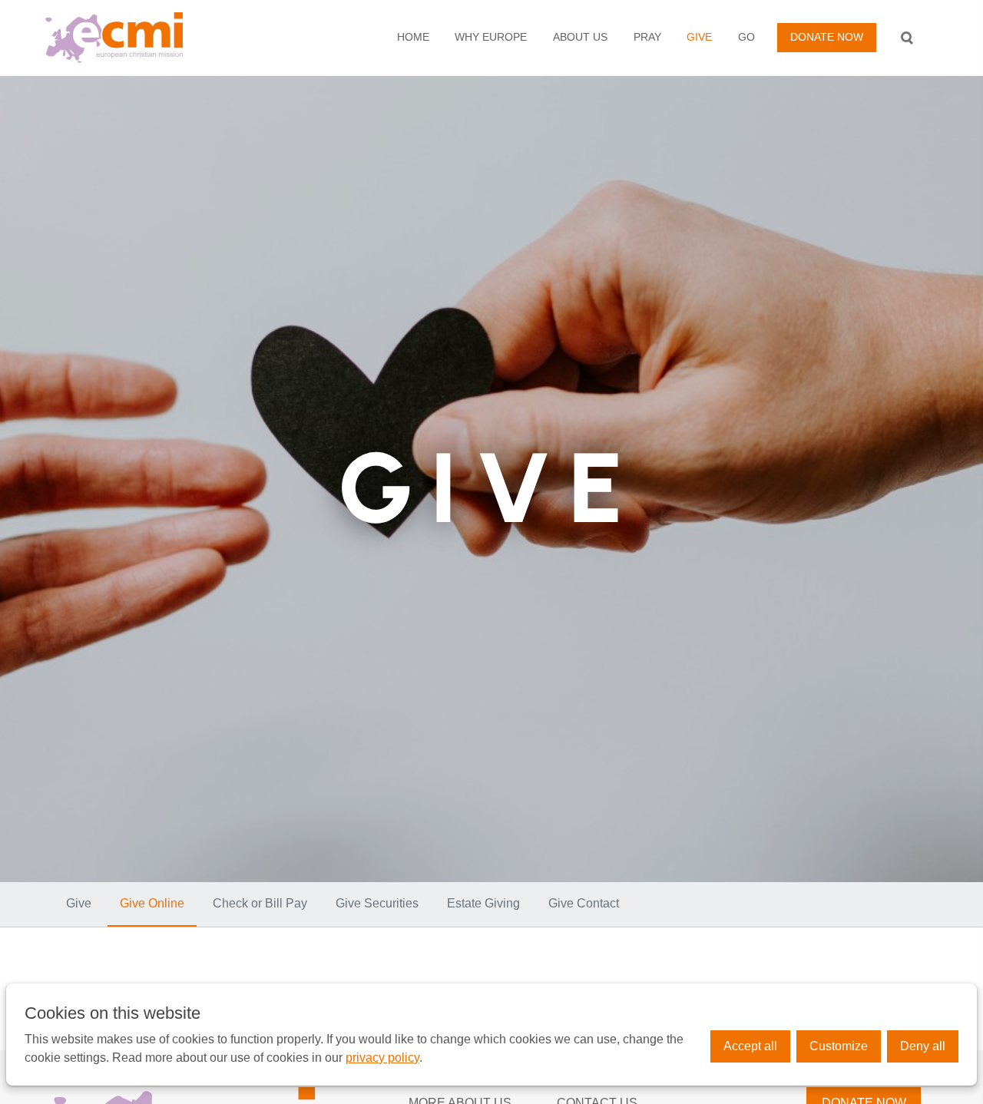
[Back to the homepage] (140, 37)
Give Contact (583, 903)
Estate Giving (483, 903)
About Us (580, 37)
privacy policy (382, 1057)
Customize (838, 1046)
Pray (647, 37)
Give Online (152, 903)
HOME (413, 37)
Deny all (922, 1046)
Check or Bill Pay (260, 903)
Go (746, 37)
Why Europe (491, 37)
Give (699, 37)
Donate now (826, 37)
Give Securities (377, 903)
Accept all (750, 1046)
